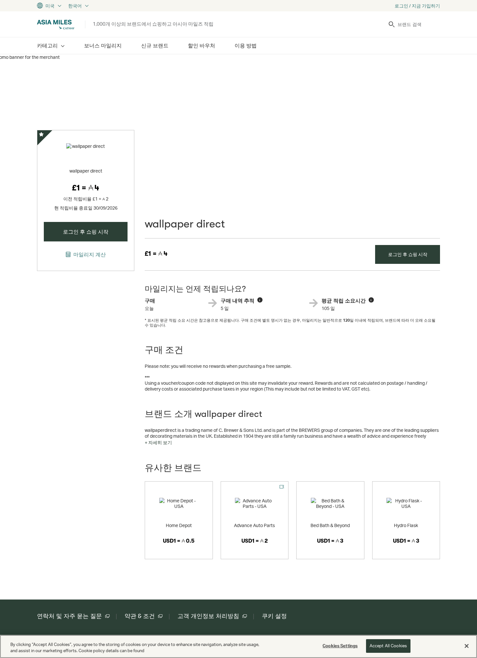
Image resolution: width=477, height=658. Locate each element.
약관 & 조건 (140, 616)
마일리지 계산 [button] (89, 254)
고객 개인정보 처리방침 (208, 616)
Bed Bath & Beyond (330, 525)
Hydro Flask (406, 525)
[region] (238, 646)
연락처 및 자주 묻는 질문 (69, 616)
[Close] (466, 646)
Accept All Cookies (388, 645)
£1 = (156, 253)
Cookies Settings (340, 645)
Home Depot (179, 525)
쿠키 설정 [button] (274, 616)
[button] (158, 442)
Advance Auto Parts (254, 525)
